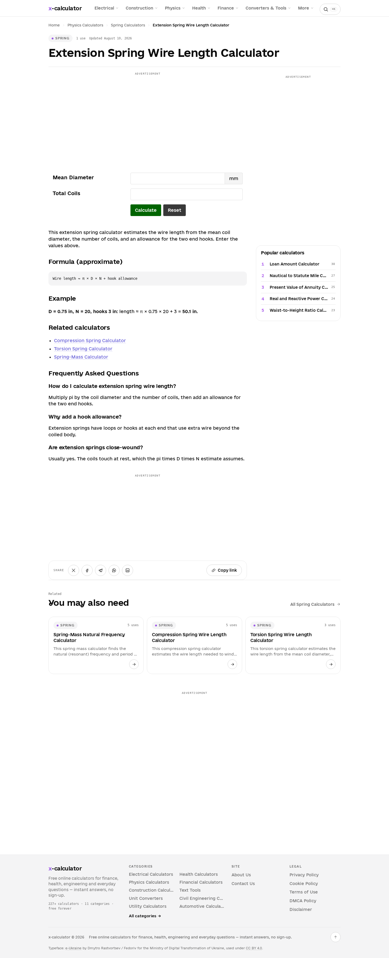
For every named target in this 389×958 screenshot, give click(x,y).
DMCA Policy (303, 901)
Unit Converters (146, 898)
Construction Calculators (151, 890)
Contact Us (243, 883)
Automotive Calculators (202, 906)
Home (54, 25)
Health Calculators (198, 874)
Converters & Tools (266, 8)
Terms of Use (304, 892)
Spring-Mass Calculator (81, 356)
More (303, 8)
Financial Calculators (201, 882)
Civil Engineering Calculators (202, 898)
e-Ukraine (73, 948)
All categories (145, 916)
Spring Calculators (128, 25)
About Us (241, 875)
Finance (226, 8)
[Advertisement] (147, 114)
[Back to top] (336, 937)
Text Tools (190, 890)
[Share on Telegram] (100, 570)
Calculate (146, 210)
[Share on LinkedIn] (127, 570)
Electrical (104, 8)
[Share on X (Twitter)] (73, 570)
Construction (139, 8)
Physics (172, 8)
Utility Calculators (147, 906)
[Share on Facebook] (87, 570)
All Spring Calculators (312, 604)
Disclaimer (301, 909)
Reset (174, 210)
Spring (62, 38)
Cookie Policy (304, 883)
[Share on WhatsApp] (114, 570)
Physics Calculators (85, 25)
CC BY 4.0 (254, 948)
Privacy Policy (304, 875)
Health (199, 8)
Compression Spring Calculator (90, 340)
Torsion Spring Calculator (83, 348)
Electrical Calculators (151, 874)
